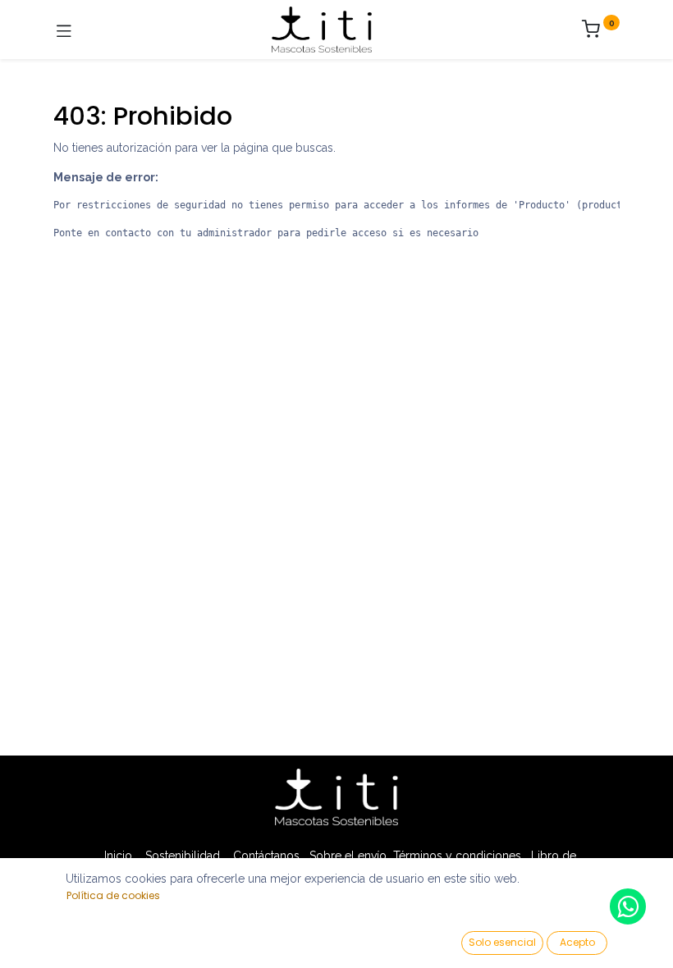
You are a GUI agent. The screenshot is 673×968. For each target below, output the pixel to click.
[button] (502, 943)
